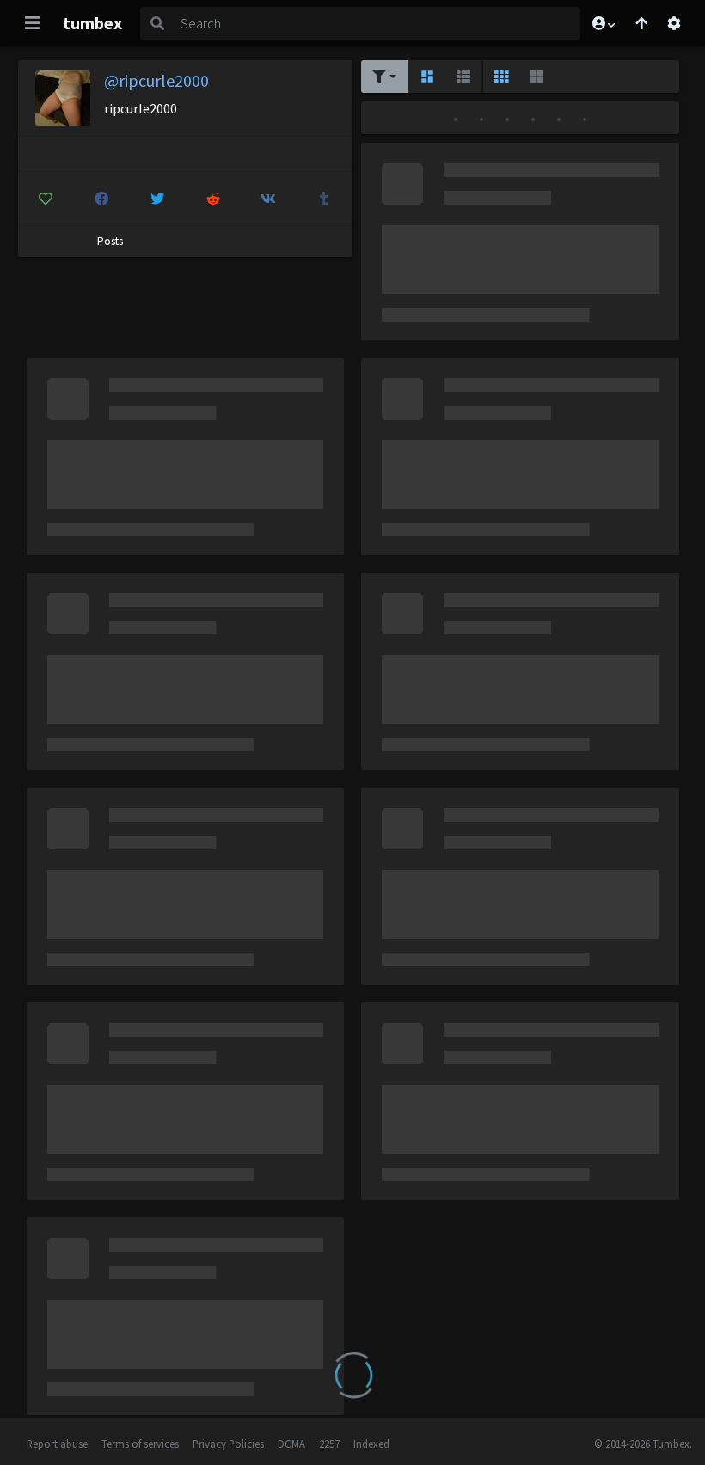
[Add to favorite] (46, 198)
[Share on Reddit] (213, 198)
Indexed (371, 1443)
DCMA (291, 1443)
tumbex (92, 23)
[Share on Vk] (269, 198)
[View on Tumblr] (324, 198)
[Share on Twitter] (157, 198)
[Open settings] (674, 23)
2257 (329, 1443)
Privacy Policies (228, 1443)
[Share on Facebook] (101, 198)
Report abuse (57, 1443)
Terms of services (140, 1443)
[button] (602, 23)
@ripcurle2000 (156, 80)
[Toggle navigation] (33, 23)
